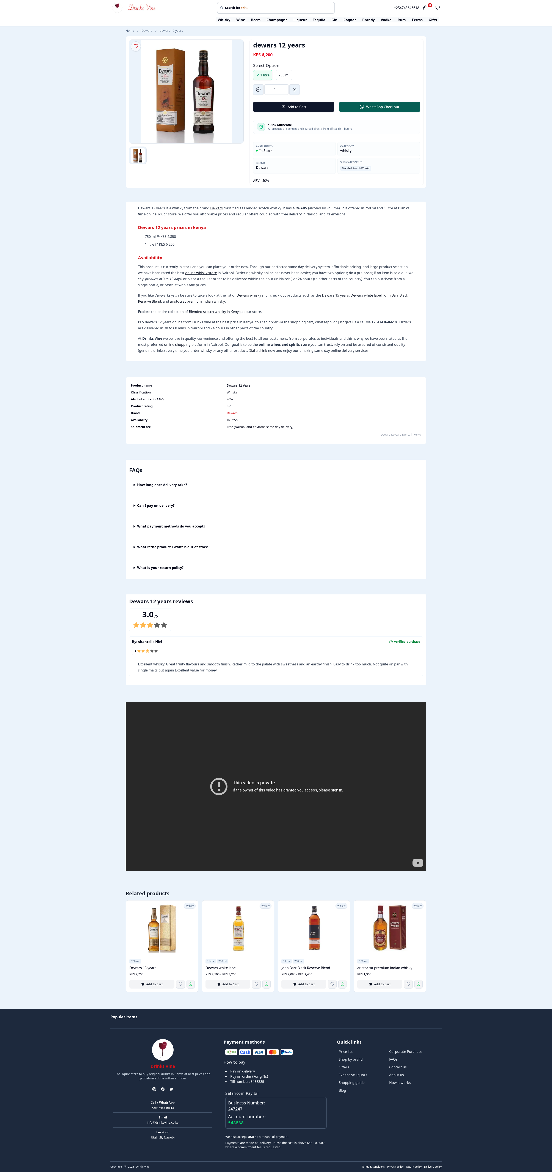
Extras (417, 19)
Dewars (146, 30)
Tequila (319, 19)
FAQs (393, 1059)
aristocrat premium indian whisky (197, 301)
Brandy (368, 19)
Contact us (398, 1067)
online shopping (177, 344)
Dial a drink (258, 350)
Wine (240, 19)
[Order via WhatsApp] (191, 984)
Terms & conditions (373, 1167)
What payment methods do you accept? (171, 526)
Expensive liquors (353, 1074)
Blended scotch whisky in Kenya (215, 311)
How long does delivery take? (162, 484)
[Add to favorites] (180, 984)
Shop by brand (351, 1059)
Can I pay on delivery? (156, 505)
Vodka (386, 19)
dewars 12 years (171, 30)
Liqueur (300, 19)
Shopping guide (352, 1082)
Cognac (349, 19)
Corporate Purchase (405, 1051)
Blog (342, 1090)
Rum (402, 19)
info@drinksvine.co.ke (163, 1122)
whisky (345, 150)
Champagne (277, 19)
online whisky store (201, 272)
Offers (344, 1067)
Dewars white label (366, 295)
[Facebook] (163, 1089)
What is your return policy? (160, 567)
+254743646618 (406, 7)
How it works (400, 1082)
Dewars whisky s (250, 295)
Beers (255, 19)
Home (130, 30)
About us (396, 1074)
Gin (334, 19)
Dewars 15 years (335, 295)
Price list (346, 1051)
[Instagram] (154, 1089)
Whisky (224, 19)
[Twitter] (171, 1089)
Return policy (414, 1167)
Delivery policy (433, 1167)
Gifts (433, 19)
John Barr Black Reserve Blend (305, 967)
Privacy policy (395, 1167)
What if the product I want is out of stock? (173, 547)
